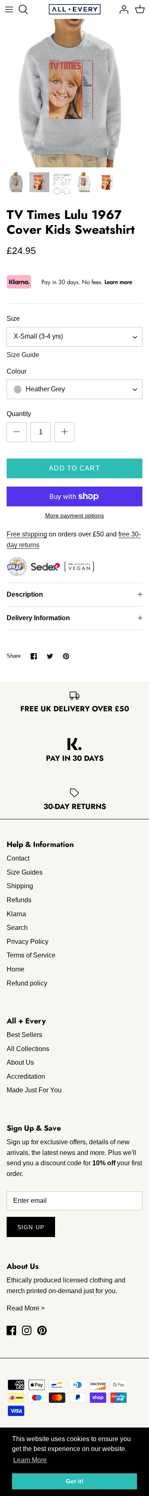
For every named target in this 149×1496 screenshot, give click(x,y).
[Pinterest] (42, 1330)
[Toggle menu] (9, 9)
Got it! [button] (75, 1481)
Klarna (16, 913)
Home (15, 969)
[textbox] (44, 389)
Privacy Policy (27, 941)
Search (17, 927)
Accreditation (26, 1076)
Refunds (19, 899)
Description (25, 594)
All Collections (28, 1048)
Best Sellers (24, 1034)
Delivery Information (38, 617)
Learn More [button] (30, 1459)
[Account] (122, 9)
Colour (16, 371)
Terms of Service (31, 955)
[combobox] (74, 337)
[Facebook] (11, 1330)
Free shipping (27, 534)
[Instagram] (26, 1330)
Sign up (30, 1227)
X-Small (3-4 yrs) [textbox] (38, 336)
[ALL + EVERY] (75, 9)
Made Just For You (34, 1090)
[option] (74, 93)
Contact (18, 858)
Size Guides (25, 872)
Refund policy (27, 983)
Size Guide (23, 354)
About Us (20, 1062)
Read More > (26, 1308)
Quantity (19, 413)
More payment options (74, 515)
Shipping (20, 885)
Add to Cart (74, 468)
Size (13, 318)
